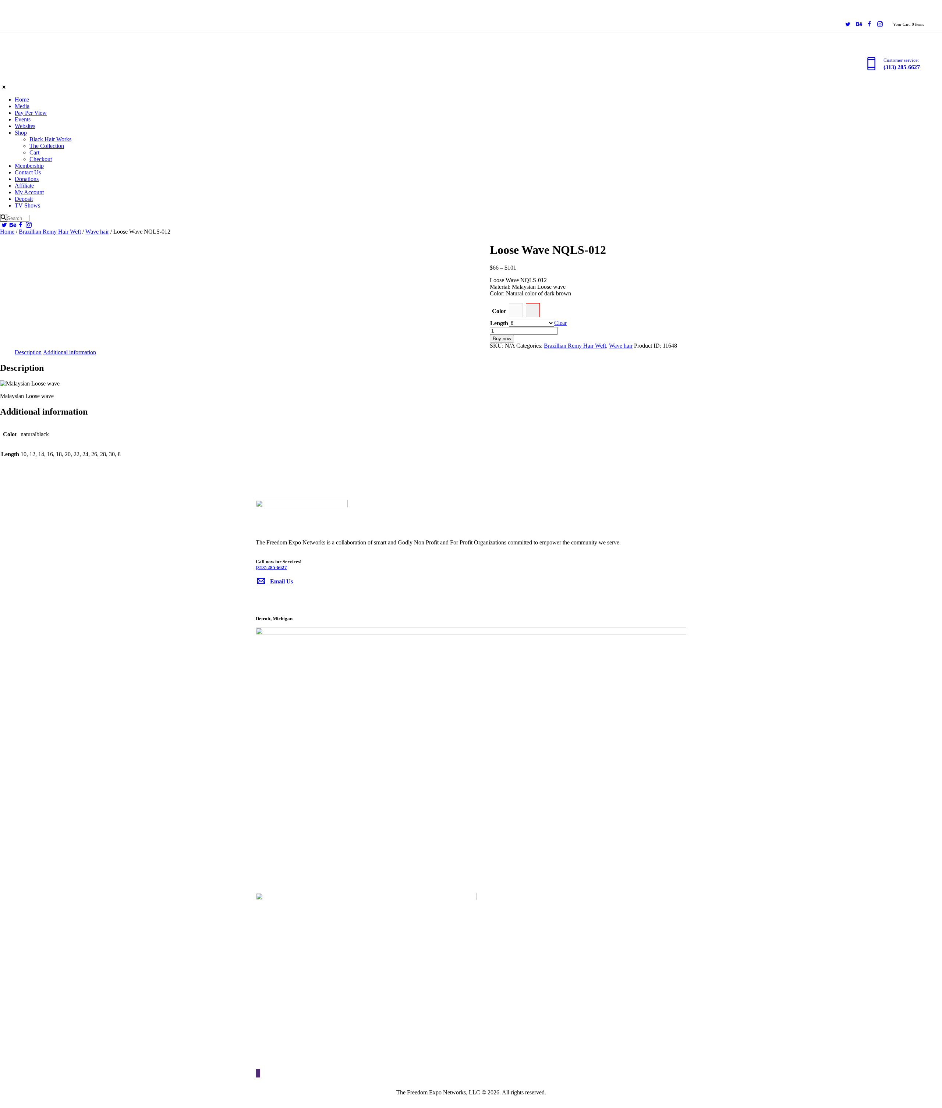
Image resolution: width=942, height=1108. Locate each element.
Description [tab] (28, 352)
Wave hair (97, 231)
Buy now (502, 338)
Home (7, 231)
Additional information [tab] (69, 352)
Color (499, 311)
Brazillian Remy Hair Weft (50, 231)
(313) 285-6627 (271, 567)
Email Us (281, 581)
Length (499, 323)
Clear (560, 323)
